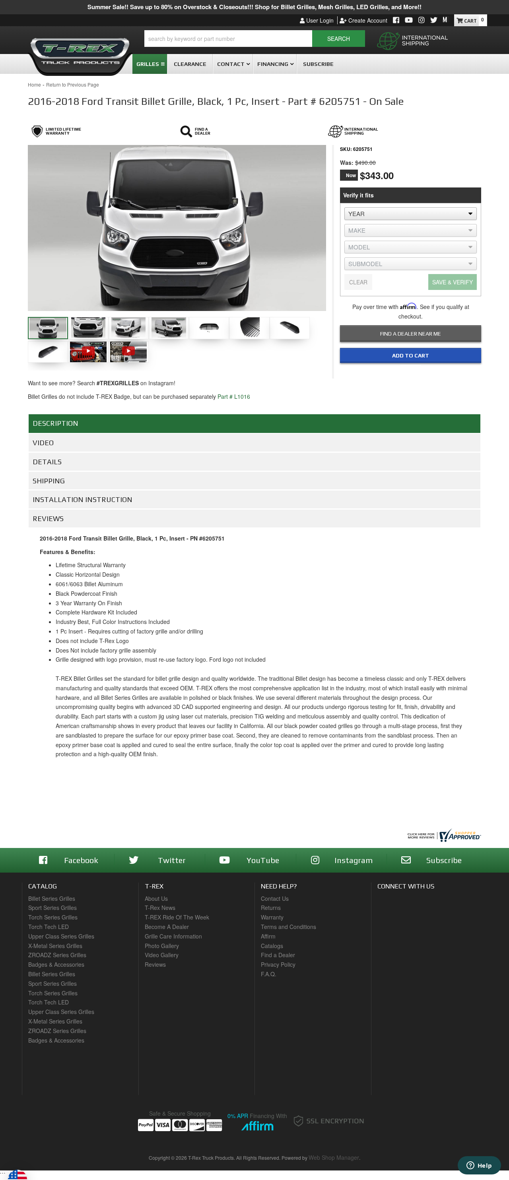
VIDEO (43, 442)
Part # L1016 (234, 396)
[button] (254, 38)
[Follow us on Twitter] (433, 20)
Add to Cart (410, 355)
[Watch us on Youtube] (409, 20)
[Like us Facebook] (396, 20)
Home (34, 84)
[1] (405, 372)
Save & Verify (452, 282)
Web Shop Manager (334, 1157)
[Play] (88, 350)
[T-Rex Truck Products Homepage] (80, 48)
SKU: (346, 149)
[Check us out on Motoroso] (446, 19)
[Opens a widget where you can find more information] (479, 1166)
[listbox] (410, 213)
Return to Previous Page (72, 84)
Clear (358, 282)
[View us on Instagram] (421, 20)
